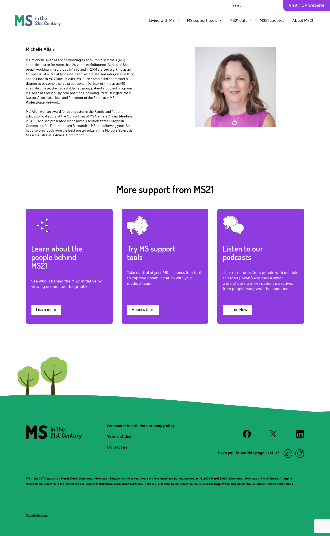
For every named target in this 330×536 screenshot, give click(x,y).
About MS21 (302, 20)
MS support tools (204, 20)
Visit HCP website (306, 6)
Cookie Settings (37, 515)
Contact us (117, 447)
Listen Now (237, 310)
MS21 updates (272, 20)
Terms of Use (119, 436)
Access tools (143, 310)
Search (238, 5)
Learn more (46, 310)
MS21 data (240, 20)
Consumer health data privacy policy (141, 426)
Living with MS (164, 20)
